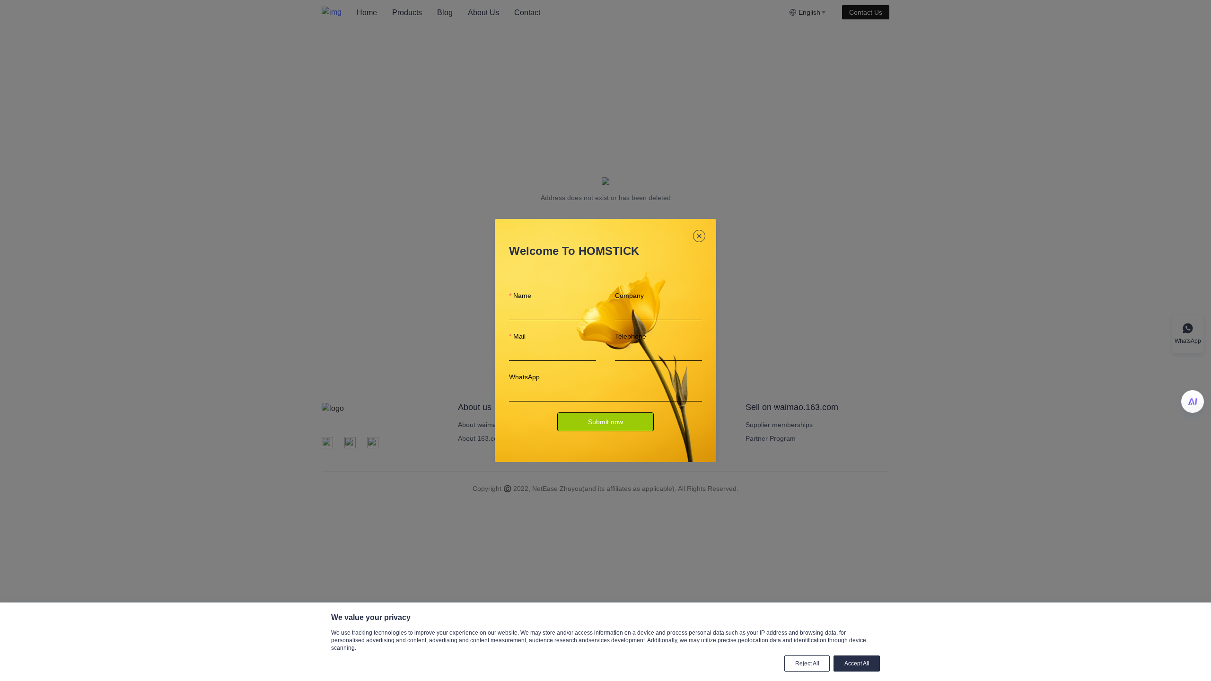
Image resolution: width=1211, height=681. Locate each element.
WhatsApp (524, 377)
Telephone (630, 336)
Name (522, 295)
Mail (519, 336)
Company (629, 295)
